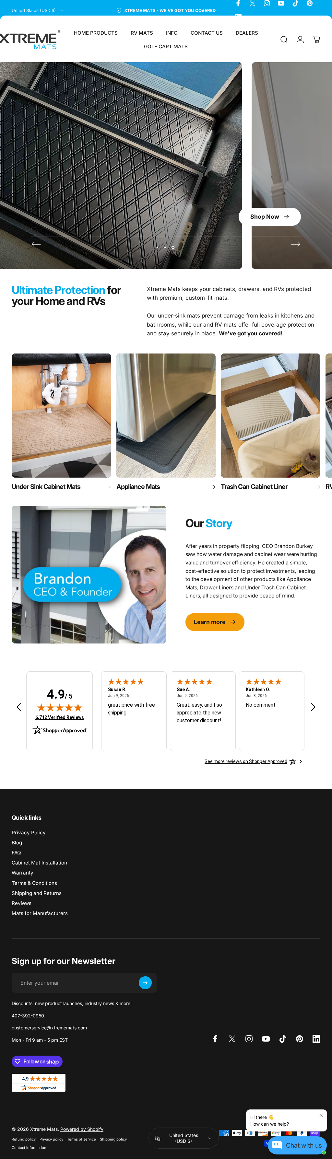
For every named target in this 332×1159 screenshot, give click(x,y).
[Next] (295, 244)
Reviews (21, 903)
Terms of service (81, 1139)
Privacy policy (51, 1139)
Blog (17, 843)
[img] (59, 707)
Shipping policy (113, 1139)
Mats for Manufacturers (40, 913)
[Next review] (313, 707)
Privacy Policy (29, 832)
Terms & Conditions (34, 883)
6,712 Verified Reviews (59, 717)
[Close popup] (321, 1115)
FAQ (16, 853)
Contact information (29, 1147)
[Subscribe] (145, 982)
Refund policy (24, 1139)
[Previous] (36, 244)
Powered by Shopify (81, 1129)
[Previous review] (19, 707)
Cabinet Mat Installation (39, 863)
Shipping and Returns (37, 893)
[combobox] (38, 10)
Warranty (22, 873)
